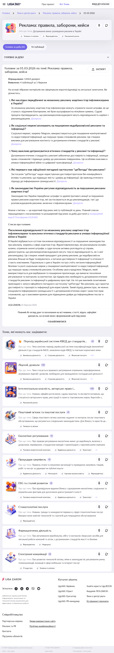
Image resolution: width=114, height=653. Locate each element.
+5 (68, 412)
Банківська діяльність (32, 355)
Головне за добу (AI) (15, 47)
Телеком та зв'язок (31, 36)
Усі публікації (37, 47)
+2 (92, 341)
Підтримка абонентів (12, 636)
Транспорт (87, 450)
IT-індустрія (28, 568)
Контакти (6, 631)
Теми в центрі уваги (96, 596)
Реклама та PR (9, 626)
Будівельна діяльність (67, 450)
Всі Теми (64, 4)
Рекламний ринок (72, 36)
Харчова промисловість (74, 473)
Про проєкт (48, 4)
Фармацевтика (52, 36)
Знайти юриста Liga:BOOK (99, 586)
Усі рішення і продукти (98, 601)
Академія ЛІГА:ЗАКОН (97, 591)
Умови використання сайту (43, 621)
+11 (43, 365)
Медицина (46, 544)
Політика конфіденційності (43, 626)
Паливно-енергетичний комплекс (37, 450)
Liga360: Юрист (65, 591)
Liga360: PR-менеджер (69, 601)
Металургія (52, 473)
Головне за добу (14, 57)
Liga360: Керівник (66, 586)
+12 (92, 388)
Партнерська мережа (12, 621)
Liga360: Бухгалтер (67, 596)
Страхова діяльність (56, 355)
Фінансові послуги (79, 355)
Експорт (101, 69)
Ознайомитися (57, 321)
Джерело (36, 118)
